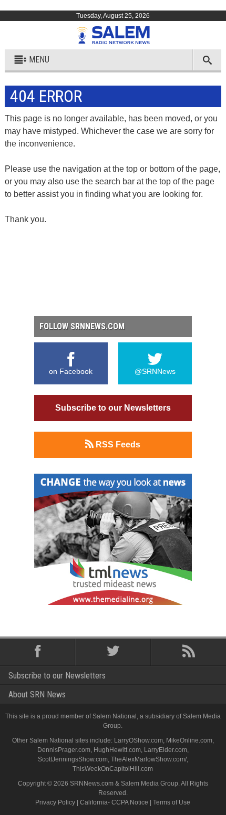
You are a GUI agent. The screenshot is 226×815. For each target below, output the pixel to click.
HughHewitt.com (117, 750)
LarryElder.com (165, 750)
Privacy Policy (55, 802)
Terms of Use (171, 802)
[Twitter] (112, 652)
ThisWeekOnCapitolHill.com (113, 768)
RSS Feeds (117, 444)
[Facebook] (37, 652)
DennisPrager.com (63, 750)
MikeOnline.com (189, 740)
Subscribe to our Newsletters (113, 407)
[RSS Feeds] (188, 652)
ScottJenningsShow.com (73, 759)
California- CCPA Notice (114, 802)
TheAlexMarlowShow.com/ (149, 759)
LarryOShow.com (138, 740)
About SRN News (37, 694)
